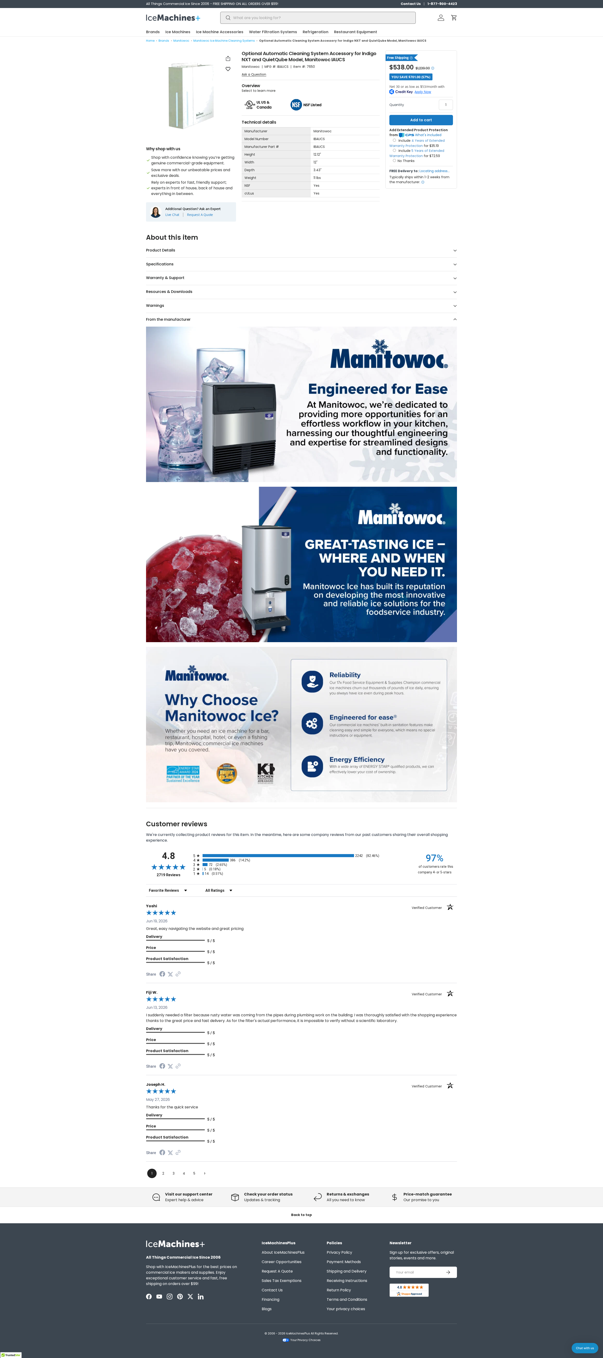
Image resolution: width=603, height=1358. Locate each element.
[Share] (228, 58)
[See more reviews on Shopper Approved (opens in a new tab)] (178, 974)
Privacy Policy (339, 1252)
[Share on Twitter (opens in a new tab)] (170, 974)
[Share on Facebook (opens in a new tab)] (162, 974)
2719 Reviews (174, 875)
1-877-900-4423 (442, 3)
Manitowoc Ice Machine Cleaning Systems (224, 41)
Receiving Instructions (347, 1280)
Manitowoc (181, 41)
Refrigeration (315, 32)
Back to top (301, 1214)
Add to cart (421, 120)
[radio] (301, 855)
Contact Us (411, 3)
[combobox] (318, 18)
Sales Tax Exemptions (282, 1280)
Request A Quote (200, 215)
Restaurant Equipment (355, 32)
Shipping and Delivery (347, 1271)
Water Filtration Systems (273, 32)
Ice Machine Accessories (219, 32)
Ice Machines (177, 32)
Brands (153, 32)
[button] (454, 17)
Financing (270, 1299)
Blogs (267, 1309)
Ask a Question (254, 74)
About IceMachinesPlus (283, 1252)
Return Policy (339, 1290)
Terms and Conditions (347, 1299)
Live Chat (172, 215)
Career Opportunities (282, 1262)
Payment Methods (344, 1262)
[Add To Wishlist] (228, 69)
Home (150, 41)
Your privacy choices (346, 1309)
